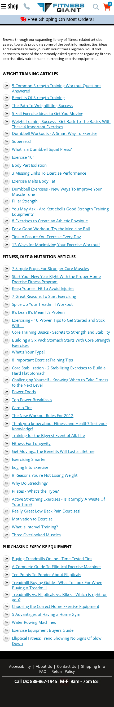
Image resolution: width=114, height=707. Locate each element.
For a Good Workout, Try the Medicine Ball (51, 228)
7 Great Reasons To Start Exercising (44, 296)
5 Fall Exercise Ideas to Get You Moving (47, 113)
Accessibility (20, 666)
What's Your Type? (28, 352)
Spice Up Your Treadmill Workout (42, 304)
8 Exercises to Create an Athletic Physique (50, 220)
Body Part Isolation (29, 165)
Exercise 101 (23, 157)
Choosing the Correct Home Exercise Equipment (55, 606)
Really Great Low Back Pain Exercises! (46, 511)
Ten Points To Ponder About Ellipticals (46, 574)
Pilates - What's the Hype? (35, 491)
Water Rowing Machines (34, 622)
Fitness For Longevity (31, 443)
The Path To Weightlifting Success (42, 105)
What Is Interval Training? (35, 526)
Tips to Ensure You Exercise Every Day (46, 236)
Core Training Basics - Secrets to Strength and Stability (61, 332)
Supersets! (21, 141)
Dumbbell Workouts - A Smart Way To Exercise (54, 133)
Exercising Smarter (29, 459)
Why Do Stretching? (29, 483)
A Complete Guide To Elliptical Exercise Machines (56, 566)
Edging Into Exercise (30, 467)
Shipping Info (93, 666)
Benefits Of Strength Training (38, 97)
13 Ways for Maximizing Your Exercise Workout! (56, 244)
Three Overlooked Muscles (36, 534)
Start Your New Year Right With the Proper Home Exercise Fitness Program (56, 279)
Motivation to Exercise (32, 519)
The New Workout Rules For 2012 (42, 415)
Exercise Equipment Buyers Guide (42, 630)
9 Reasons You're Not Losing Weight (44, 475)
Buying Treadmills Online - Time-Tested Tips (52, 558)
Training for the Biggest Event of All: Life (48, 435)
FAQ (42, 671)
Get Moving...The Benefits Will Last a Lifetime (53, 451)
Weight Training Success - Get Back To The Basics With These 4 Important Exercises (61, 124)
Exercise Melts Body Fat (33, 181)
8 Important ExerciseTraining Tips (42, 360)
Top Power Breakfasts (32, 399)
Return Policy (63, 671)
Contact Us (66, 666)
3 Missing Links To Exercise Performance (49, 173)
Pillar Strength (25, 201)
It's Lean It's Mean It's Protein (38, 312)
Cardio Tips (22, 407)
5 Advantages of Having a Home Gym (46, 614)
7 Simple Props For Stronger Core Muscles (50, 268)
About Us (44, 666)
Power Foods (24, 391)
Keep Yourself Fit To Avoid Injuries (43, 288)
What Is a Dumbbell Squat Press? (42, 149)
